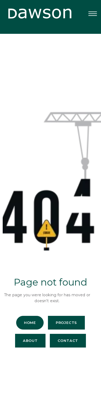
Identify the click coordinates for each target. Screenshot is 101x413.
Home (30, 322)
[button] (92, 14)
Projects (66, 322)
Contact (68, 340)
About (30, 340)
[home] (35, 13)
